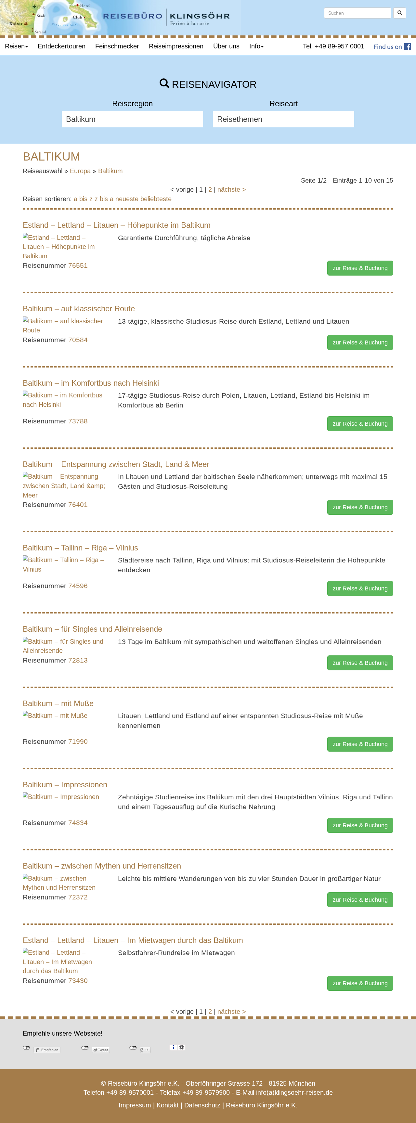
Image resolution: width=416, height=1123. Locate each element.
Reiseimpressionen (176, 46)
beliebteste (156, 198)
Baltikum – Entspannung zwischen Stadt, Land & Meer (116, 464)
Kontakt (168, 1105)
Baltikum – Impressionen (65, 784)
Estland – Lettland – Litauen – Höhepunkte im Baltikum (117, 225)
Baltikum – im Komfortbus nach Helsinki (91, 383)
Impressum (135, 1105)
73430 (78, 980)
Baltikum (110, 170)
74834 (78, 822)
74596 (78, 585)
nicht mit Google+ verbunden (133, 1048)
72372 (78, 897)
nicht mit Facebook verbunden (26, 1048)
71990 (78, 741)
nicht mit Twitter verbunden (85, 1048)
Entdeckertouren (61, 46)
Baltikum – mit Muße (58, 703)
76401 (78, 504)
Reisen (15, 46)
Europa (80, 170)
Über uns (226, 46)
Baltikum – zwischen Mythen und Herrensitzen (102, 865)
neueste (126, 198)
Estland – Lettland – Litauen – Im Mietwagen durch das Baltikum (133, 940)
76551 (78, 265)
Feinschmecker (117, 46)
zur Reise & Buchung (360, 268)
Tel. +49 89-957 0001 (333, 46)
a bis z (83, 198)
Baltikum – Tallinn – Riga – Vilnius (80, 547)
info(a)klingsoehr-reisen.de (294, 1092)
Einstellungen (181, 1047)
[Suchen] (399, 13)
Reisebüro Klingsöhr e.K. (261, 1105)
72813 (78, 660)
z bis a (104, 198)
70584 (78, 339)
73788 (78, 421)
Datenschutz (202, 1105)
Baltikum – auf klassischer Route (79, 308)
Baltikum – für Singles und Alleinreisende (92, 629)
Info (254, 46)
